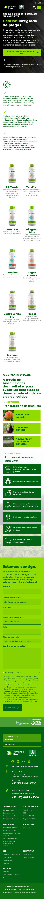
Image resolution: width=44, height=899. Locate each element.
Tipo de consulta (11, 637)
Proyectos (6, 863)
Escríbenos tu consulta (14, 646)
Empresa (7, 607)
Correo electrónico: (12, 598)
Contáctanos (27, 854)
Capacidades (7, 857)
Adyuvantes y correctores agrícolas (12, 834)
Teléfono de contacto (13, 617)
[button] (34, 7)
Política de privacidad (30, 673)
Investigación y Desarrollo (12, 854)
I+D (4, 877)
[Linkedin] (18, 761)
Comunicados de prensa (11, 874)
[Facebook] (12, 761)
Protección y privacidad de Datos (17, 887)
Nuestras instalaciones (10, 819)
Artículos (6, 871)
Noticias (7, 868)
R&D (4, 851)
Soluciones (8, 824)
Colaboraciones (8, 860)
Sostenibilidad (30, 807)
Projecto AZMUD (28, 816)
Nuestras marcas (8, 810)
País (5, 627)
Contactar (28, 851)
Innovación (28, 824)
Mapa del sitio (29, 889)
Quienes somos (10, 807)
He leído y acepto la (22, 672)
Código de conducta (12, 889)
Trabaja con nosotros (10, 816)
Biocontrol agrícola (9, 830)
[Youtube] (23, 761)
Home (6, 64)
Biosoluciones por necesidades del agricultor (24, 64)
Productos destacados (10, 838)
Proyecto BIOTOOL (29, 819)
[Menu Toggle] (39, 7)
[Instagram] (29, 761)
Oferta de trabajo (28, 857)
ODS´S (25, 813)
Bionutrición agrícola (10, 827)
